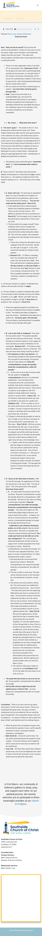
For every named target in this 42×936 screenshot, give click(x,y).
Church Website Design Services (21, 930)
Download (27, 34)
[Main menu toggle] (38, 5)
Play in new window (15, 34)
